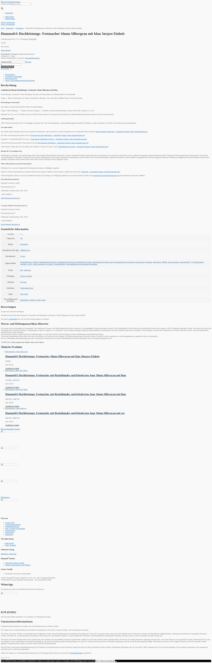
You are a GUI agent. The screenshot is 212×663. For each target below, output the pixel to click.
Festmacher (20, 28)
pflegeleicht (157, 262)
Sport (43, 300)
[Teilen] (4, 657)
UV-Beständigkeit (197, 262)
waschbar (23, 264)
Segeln (38, 300)
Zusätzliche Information (13, 77)
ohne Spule (24, 294)
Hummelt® (24, 244)
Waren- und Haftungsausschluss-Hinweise (20, 80)
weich (30, 264)
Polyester (23, 282)
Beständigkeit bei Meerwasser (103, 262)
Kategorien (10, 28)
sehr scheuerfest (173, 262)
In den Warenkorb (7, 67)
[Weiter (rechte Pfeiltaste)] (4, 659)
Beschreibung (10, 75)
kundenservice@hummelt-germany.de (106, 175)
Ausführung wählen (12, 369)
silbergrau (27, 270)
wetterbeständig (59, 264)
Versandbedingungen (32, 58)
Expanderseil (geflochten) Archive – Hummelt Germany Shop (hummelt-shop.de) (58, 139)
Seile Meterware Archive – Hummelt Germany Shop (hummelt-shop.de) (83, 147)
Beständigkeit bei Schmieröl (124, 262)
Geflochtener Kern (26, 288)
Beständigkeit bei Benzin (48, 262)
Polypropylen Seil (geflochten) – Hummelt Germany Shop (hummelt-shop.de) (58, 135)
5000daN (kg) (25, 250)
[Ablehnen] (116, 661)
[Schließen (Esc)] (2, 657)
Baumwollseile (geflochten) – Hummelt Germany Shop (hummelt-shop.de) (122, 132)
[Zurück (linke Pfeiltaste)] (2, 659)
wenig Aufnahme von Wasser (43, 264)
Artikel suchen (6, 4)
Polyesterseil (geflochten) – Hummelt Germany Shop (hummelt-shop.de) (63, 143)
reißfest (164, 262)
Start (2, 28)
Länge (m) (5, 62)
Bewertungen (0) (11, 79)
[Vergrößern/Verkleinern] (8, 657)
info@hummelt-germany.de (10, 198)
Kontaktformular (76, 653)
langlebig (149, 262)
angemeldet (13, 319)
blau (21, 270)
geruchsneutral (140, 262)
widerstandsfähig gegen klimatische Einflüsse (81, 264)
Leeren (28, 62)
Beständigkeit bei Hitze (84, 262)
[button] (6, 50)
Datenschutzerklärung (107, 661)
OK (97, 661)
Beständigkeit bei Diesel (66, 262)
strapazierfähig (185, 262)
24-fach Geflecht (26, 276)
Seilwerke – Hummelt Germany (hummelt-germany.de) (100, 172)
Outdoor (32, 300)
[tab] (108, 75)
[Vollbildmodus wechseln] (6, 657)
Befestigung (24, 300)
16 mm (22, 256)
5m (21, 238)
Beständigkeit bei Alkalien (29, 262)
